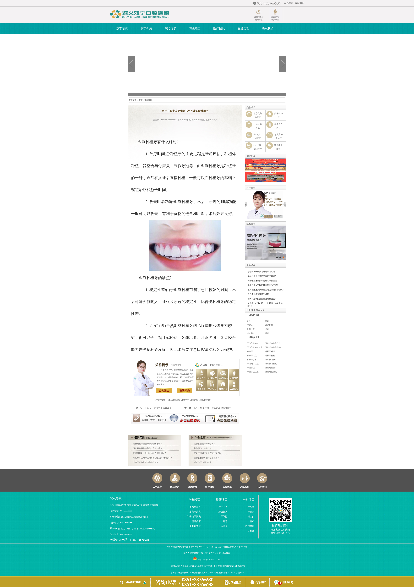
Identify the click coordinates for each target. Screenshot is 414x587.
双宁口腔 (187, 120)
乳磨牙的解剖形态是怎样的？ (145, 462)
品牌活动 (243, 28)
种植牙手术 (252, 359)
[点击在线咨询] (186, 418)
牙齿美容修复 (253, 343)
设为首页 (288, 3)
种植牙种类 (270, 351)
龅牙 (225, 521)
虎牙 (267, 333)
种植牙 (250, 351)
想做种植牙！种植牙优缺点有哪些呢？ (149, 453)
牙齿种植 (148, 100)
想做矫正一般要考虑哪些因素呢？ (147, 444)
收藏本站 (299, 3)
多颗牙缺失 (195, 511)
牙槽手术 (185, 400)
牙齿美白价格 (271, 363)
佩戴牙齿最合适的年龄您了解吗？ (262, 276)
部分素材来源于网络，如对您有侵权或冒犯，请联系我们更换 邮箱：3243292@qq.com (207, 572)
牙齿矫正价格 (271, 372)
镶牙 (267, 321)
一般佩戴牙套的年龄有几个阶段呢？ (263, 281)
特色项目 (195, 28)
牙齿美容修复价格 (273, 347)
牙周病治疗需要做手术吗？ (259, 294)
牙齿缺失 (194, 400)
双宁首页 (122, 28)
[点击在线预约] (221, 418)
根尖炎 (251, 516)
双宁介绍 (146, 28)
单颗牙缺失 (195, 507)
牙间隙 (224, 516)
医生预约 (278, 216)
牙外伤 (251, 531)
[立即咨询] (282, 581)
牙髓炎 (251, 511)
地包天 (250, 325)
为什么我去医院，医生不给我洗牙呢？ (212, 408)
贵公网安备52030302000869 (209, 560)
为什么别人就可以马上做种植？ (156, 408)
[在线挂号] (232, 581)
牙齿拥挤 (223, 511)
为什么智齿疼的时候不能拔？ (206, 458)
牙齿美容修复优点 (273, 343)
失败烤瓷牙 (195, 526)
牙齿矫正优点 (253, 372)
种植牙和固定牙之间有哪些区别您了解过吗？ (152, 458)
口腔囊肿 (249, 526)
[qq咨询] (257, 581)
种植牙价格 (270, 355)
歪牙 (267, 329)
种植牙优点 (252, 355)
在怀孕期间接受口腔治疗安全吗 (207, 453)
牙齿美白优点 (253, 363)
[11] (277, 257)
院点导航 (170, 28)
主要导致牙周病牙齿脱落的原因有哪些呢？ (266, 290)
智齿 (252, 521)
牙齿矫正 (251, 368)
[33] (283, 257)
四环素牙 (251, 333)
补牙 (249, 321)
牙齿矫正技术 (271, 368)
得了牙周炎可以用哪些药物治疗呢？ (263, 285)
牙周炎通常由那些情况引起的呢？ (262, 299)
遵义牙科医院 (174, 400)
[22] (280, 257)
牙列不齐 (251, 329)
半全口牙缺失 (194, 516)
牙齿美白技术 (271, 359)
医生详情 (268, 216)
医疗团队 (219, 28)
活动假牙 (196, 521)
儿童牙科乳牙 (205, 400)
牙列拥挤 (269, 325)
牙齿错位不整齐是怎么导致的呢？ (147, 448)
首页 (141, 100)
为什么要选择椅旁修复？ (204, 444)
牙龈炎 (251, 507)
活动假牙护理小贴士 (203, 462)
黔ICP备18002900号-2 (200, 547)
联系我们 (267, 28)
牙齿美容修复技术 (254, 347)
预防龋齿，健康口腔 (203, 448)
